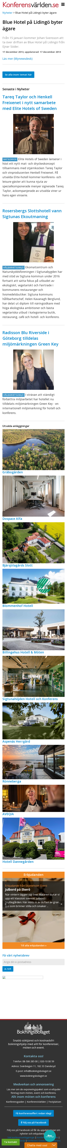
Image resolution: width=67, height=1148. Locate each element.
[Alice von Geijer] (33, 370)
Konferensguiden (15, 1101)
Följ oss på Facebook (34, 1122)
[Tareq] (33, 134)
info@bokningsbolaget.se (37, 1071)
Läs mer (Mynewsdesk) (17, 59)
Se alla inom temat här (18, 74)
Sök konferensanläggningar (21, 1137)
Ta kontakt (10, 1141)
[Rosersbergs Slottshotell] (33, 242)
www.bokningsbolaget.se (33, 1075)
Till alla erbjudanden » (34, 945)
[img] (33, 910)
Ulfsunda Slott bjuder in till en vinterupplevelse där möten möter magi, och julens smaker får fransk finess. (32, 898)
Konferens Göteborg (37, 1140)
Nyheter (7, 12)
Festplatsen (54, 1101)
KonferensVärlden (36, 1101)
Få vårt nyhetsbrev (15, 955)
